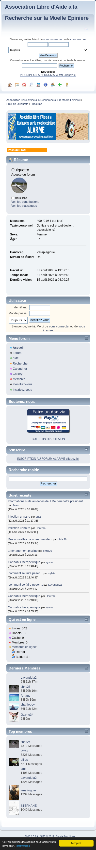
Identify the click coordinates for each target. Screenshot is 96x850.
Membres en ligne (24, 647)
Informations (23, 846)
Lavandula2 (55, 584)
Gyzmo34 (27, 714)
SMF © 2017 (47, 836)
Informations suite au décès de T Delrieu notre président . (46, 501)
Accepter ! (76, 843)
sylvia (49, 562)
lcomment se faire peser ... (25, 573)
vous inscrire (78, 39)
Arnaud (26, 695)
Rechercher (21, 363)
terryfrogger (28, 790)
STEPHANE (29, 805)
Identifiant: (20, 307)
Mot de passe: (18, 313)
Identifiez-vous (22, 384)
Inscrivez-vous (22, 389)
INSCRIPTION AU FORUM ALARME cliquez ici (48, 74)
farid (24, 769)
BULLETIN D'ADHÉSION (48, 439)
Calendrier (20, 368)
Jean (15, 505)
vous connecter (52, 39)
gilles (39, 516)
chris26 (62, 539)
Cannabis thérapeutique (24, 562)
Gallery (17, 374)
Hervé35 (41, 528)
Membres (19, 379)
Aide (16, 358)
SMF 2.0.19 (31, 836)
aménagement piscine (23, 550)
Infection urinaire (19, 516)
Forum (17, 353)
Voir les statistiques (24, 205)
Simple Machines (65, 836)
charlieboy (28, 704)
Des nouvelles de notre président (30, 539)
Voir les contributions (25, 202)
